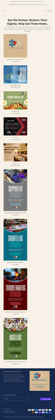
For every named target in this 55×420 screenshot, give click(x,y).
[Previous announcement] (2, 1)
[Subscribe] (27, 399)
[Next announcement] (52, 1)
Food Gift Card (15, 111)
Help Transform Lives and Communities (15, 361)
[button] (3, 10)
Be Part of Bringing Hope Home (15, 262)
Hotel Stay (15, 163)
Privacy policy (32, 416)
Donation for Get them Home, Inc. (15, 59)
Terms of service (39, 416)
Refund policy (25, 416)
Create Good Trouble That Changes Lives (15, 312)
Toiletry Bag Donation (15, 85)
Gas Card (15, 137)
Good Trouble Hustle (10, 416)
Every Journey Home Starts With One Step (15, 213)
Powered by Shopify (18, 416)
